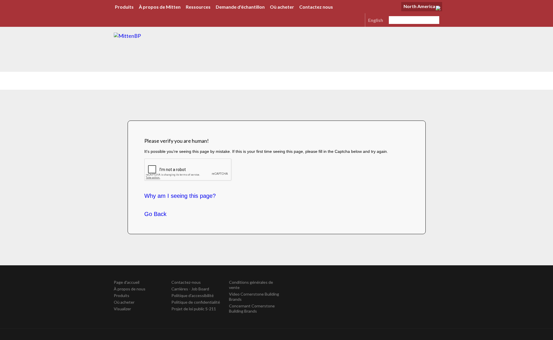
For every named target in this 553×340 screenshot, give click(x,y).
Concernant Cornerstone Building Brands (252, 308)
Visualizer (122, 308)
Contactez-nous (186, 282)
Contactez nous (316, 7)
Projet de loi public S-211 (193, 308)
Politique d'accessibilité (192, 295)
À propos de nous (129, 288)
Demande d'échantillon (240, 7)
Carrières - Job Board (190, 288)
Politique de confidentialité (195, 302)
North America (419, 6)
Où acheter (282, 7)
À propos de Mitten (160, 7)
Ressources (198, 7)
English (375, 20)
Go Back (155, 214)
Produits (124, 7)
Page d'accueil (126, 282)
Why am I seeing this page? (180, 196)
